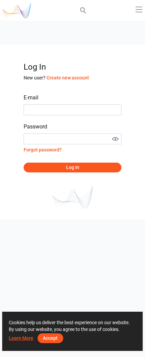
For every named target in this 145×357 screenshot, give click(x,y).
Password (35, 126)
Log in (72, 167)
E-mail (31, 97)
